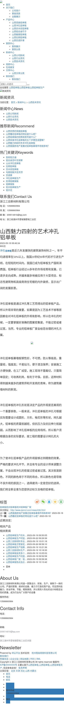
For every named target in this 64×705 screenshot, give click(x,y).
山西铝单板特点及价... (16, 562)
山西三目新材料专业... (16, 541)
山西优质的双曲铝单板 (16, 130)
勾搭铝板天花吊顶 (14, 172)
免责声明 (22, 667)
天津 (18, 670)
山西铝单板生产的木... (16, 535)
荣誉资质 (16, 13)
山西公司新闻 (18, 55)
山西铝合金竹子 (19, 31)
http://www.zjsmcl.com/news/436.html (27, 509)
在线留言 (10, 67)
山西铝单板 (14, 87)
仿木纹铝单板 (12, 169)
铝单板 (3, 506)
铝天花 (9, 189)
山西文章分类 (18, 73)
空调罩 (9, 175)
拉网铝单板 (11, 166)
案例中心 (10, 43)
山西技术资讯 (18, 61)
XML (38, 658)
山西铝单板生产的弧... (16, 556)
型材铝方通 (11, 157)
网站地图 (24, 658)
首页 (8, 4)
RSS (32, 658)
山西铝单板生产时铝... (16, 538)
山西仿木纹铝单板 (20, 28)
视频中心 (10, 64)
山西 (27, 670)
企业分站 (14, 658)
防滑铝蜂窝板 (12, 181)
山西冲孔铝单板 (19, 25)
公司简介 (16, 10)
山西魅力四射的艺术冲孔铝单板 (20, 142)
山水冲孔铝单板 (13, 163)
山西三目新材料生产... (16, 550)
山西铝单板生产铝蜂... (16, 547)
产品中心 (10, 19)
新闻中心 (10, 52)
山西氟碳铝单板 (19, 34)
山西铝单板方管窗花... (16, 544)
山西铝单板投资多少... (16, 553)
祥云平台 (16, 652)
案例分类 (16, 49)
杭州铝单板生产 (13, 186)
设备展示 (16, 16)
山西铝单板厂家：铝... (16, 559)
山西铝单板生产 (37, 87)
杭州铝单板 (11, 506)
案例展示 (16, 46)
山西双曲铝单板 (19, 22)
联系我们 (10, 76)
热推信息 (4, 658)
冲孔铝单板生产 (13, 178)
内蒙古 (33, 670)
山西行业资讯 (18, 58)
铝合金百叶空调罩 (14, 160)
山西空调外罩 (18, 40)
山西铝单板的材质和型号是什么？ (21, 136)
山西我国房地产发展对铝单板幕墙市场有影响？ (28, 145)
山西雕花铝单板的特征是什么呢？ (21, 133)
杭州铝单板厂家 (24, 506)
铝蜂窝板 (10, 184)
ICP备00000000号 (8, 664)
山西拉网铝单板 (19, 37)
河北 (23, 670)
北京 (13, 670)
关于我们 (10, 7)
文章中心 (10, 70)
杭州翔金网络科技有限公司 (44, 652)
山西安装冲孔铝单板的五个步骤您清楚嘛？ (26, 139)
